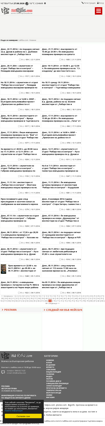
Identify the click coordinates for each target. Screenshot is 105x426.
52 (91, 298)
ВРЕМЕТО (50, 367)
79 (87, 301)
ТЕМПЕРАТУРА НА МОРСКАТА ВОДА (53, 391)
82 (99, 301)
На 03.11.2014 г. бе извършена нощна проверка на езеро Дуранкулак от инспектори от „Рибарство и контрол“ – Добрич (61, 286)
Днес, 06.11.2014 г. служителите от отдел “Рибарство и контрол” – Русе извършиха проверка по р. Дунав (19, 251)
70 (54, 301)
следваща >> (54, 303)
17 (65, 296)
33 (20, 298)
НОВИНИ (50, 360)
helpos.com (50, 405)
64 (31, 301)
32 (17, 298)
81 (95, 301)
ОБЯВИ (49, 395)
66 (38, 301)
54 (98, 298)
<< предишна (7, 296)
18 (69, 296)
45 (65, 298)
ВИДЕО (49, 376)
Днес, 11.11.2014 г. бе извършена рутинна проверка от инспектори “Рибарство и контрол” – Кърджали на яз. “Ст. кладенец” (60, 186)
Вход (101, 3)
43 (57, 298)
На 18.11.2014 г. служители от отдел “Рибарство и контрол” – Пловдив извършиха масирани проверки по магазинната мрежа (19, 86)
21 (80, 296)
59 (13, 301)
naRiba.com (23, 40)
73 (65, 301)
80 (91, 301)
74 (69, 301)
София (39, 3)
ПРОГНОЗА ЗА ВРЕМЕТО (56, 388)
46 (68, 298)
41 (50, 298)
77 (80, 301)
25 (94, 296)
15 (58, 296)
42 (54, 298)
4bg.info (71, 405)
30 (9, 298)
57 (5, 301)
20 (76, 296)
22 (83, 296)
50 (83, 298)
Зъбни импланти (54, 415)
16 (61, 296)
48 (76, 298)
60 (16, 301)
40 (46, 298)
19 (72, 296)
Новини (32, 40)
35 (28, 298)
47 (72, 298)
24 (91, 296)
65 (35, 301)
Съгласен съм (23, 416)
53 (94, 298)
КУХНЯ (49, 362)
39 (43, 298)
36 (32, 298)
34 (24, 298)
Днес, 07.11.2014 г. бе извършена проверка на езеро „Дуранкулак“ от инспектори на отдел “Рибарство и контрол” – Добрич (60, 219)
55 (102, 298)
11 (43, 296)
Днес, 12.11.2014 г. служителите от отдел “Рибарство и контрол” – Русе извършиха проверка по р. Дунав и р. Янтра (61, 153)
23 (87, 296)
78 (84, 301)
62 (24, 301)
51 (87, 298)
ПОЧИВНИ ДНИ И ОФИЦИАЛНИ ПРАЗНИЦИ (57, 382)
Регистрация (89, 3)
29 (6, 298)
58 (9, 301)
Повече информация (14, 410)
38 (39, 298)
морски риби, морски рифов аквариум (50, 408)
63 (27, 301)
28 (2, 298)
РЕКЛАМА (5, 386)
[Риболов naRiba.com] (16, 13)
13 (50, 296)
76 (76, 301)
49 (80, 298)
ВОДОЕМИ (50, 365)
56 (1, 301)
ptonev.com (61, 405)
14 (54, 296)
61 (20, 301)
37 (35, 298)
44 (61, 298)
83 (102, 301)
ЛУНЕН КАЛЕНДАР (54, 386)
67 (42, 301)
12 (46, 296)
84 (46, 303)
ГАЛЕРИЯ (50, 374)
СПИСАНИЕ (51, 369)
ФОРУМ (49, 379)
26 (98, 296)
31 (13, 298)
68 (46, 301)
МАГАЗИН (50, 397)
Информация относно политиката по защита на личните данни (18, 396)
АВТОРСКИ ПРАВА (9, 388)
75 (73, 301)
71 (58, 301)
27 (102, 296)
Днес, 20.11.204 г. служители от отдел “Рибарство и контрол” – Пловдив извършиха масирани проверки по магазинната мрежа (18, 69)
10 (39, 296)
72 (62, 301)
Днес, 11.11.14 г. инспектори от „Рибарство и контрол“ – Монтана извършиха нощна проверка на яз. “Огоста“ (19, 186)
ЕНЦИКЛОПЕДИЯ (53, 372)
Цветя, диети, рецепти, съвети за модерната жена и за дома (58, 411)
